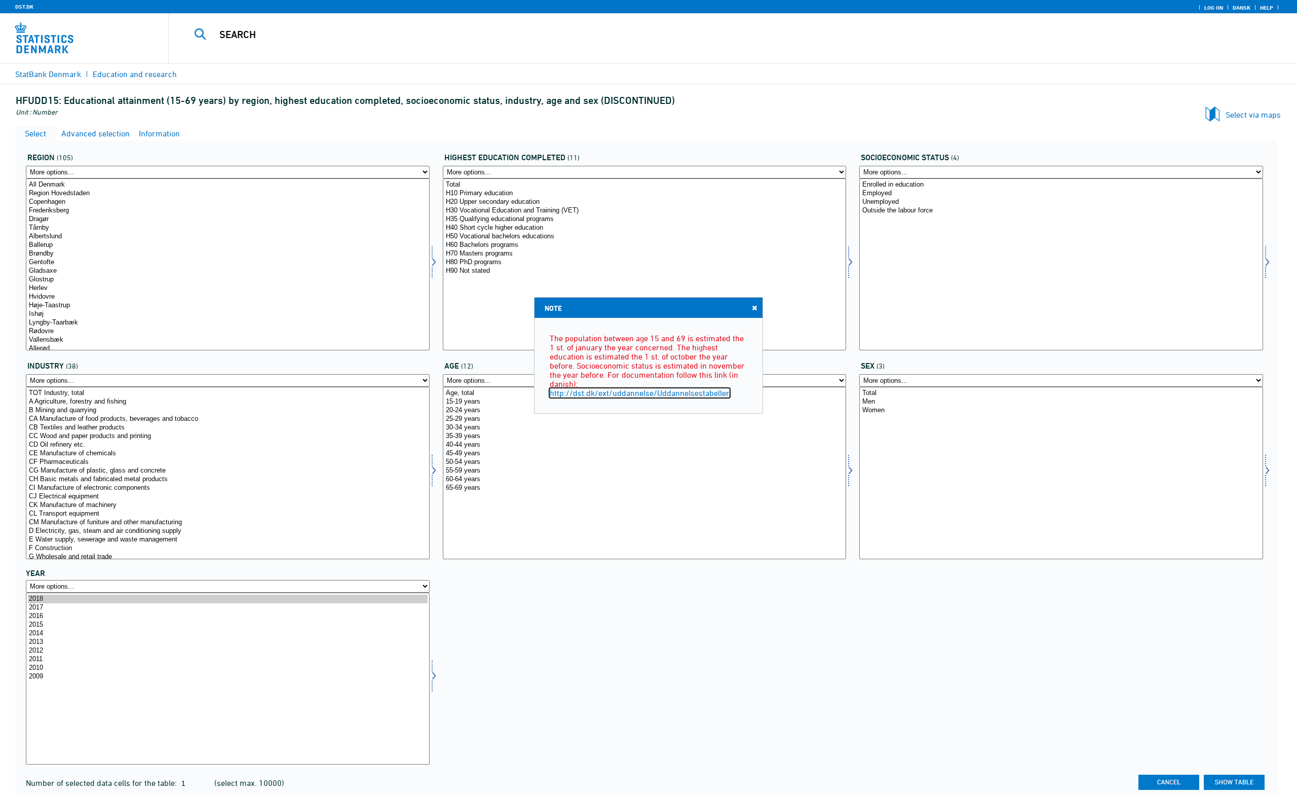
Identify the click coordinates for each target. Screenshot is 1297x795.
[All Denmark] (228, 184)
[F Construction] (228, 548)
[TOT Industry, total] (228, 393)
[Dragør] (228, 219)
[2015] (228, 625)
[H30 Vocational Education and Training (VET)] (645, 210)
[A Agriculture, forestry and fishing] (228, 401)
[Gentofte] (228, 262)
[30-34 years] (645, 427)
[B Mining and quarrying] (228, 410)
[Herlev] (228, 288)
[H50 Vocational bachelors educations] (645, 236)
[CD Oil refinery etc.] (228, 445)
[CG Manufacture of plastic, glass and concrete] (228, 470)
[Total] (645, 184)
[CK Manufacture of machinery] (228, 505)
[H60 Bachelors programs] (645, 245)
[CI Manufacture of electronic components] (228, 488)
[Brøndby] (228, 253)
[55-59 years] (645, 470)
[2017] (228, 607)
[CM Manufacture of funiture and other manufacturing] (228, 522)
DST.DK (24, 6)
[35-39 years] (645, 436)
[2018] (228, 599)
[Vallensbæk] (228, 340)
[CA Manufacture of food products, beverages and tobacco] (228, 419)
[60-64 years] (645, 479)
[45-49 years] (645, 453)
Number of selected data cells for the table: (102, 782)
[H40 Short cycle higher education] (645, 228)
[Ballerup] (228, 245)
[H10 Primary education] (645, 193)
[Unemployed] (1061, 202)
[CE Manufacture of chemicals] (228, 453)
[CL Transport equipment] (228, 514)
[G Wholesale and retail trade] (228, 557)
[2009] (228, 676)
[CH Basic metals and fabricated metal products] (228, 479)
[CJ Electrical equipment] (228, 496)
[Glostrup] (228, 279)
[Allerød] (228, 348)
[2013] (228, 642)
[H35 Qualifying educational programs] (645, 219)
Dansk (1241, 7)
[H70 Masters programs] (645, 253)
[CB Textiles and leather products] (228, 427)
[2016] (228, 616)
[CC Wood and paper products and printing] (228, 436)
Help (1266, 7)
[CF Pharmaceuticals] (228, 462)
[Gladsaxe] (228, 271)
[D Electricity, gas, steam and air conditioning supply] (228, 531)
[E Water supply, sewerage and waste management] (228, 539)
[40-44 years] (645, 445)
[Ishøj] (228, 314)
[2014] (228, 633)
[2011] (228, 659)
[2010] (228, 668)
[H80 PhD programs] (645, 262)
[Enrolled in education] (1061, 184)
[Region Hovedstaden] (228, 193)
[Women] (1061, 410)
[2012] (228, 650)
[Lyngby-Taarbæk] (228, 322)
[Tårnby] (228, 228)
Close (754, 308)
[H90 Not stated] (645, 271)
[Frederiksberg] (228, 210)
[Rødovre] (228, 331)
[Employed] (1061, 193)
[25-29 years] (645, 419)
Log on (1213, 7)
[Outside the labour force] (1061, 210)
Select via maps (1253, 114)
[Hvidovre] (228, 297)
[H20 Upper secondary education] (645, 202)
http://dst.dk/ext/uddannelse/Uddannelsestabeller (640, 392)
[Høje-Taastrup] (228, 305)
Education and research (135, 74)
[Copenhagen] (228, 202)
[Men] (1061, 401)
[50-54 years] (645, 462)
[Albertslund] (228, 236)
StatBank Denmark (48, 74)
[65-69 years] (645, 488)
